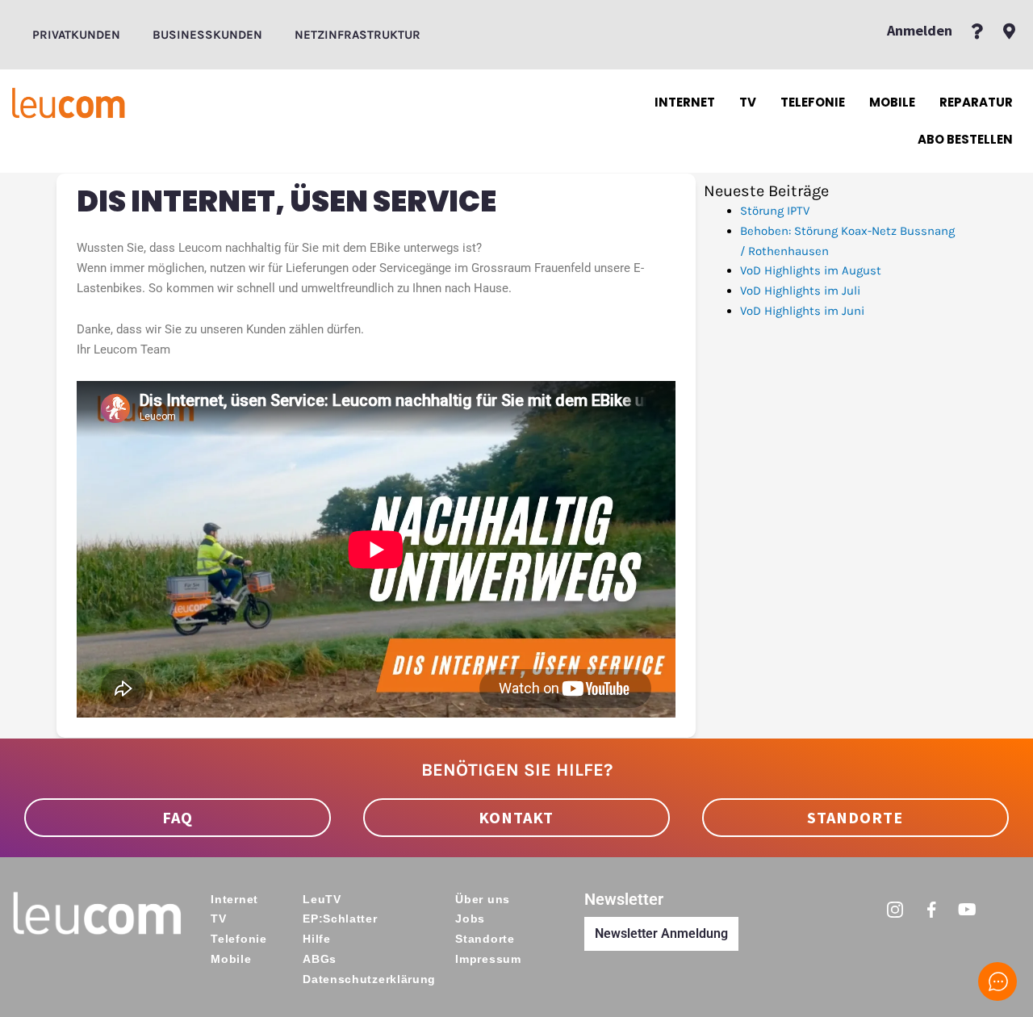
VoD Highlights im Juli (800, 290)
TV (747, 102)
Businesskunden (207, 34)
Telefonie (812, 102)
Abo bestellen (965, 139)
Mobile (892, 102)
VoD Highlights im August (810, 270)
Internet (685, 102)
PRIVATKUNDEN (76, 34)
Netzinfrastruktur (357, 34)
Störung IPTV (774, 210)
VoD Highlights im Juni (802, 310)
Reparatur (976, 102)
